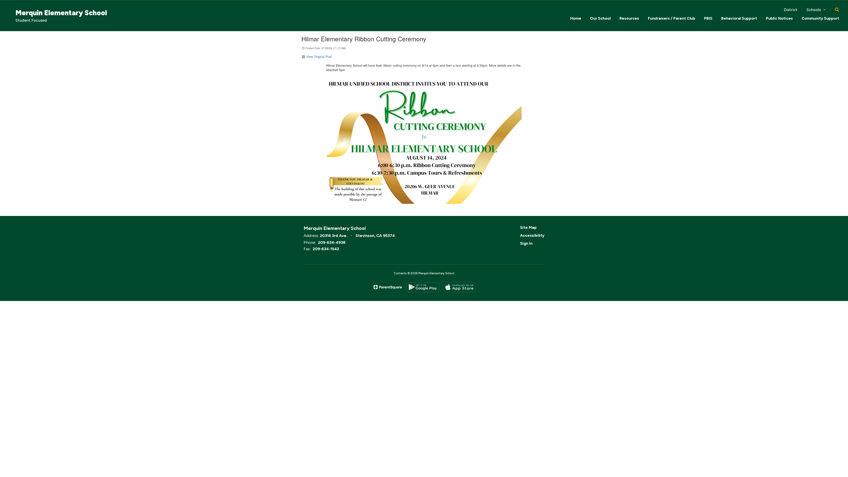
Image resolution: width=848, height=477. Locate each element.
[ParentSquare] (387, 287)
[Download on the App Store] (459, 287)
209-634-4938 (331, 242)
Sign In (526, 243)
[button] (816, 9)
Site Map (528, 227)
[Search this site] (837, 10)
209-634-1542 (326, 248)
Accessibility (532, 235)
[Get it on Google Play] (422, 287)
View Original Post (319, 56)
